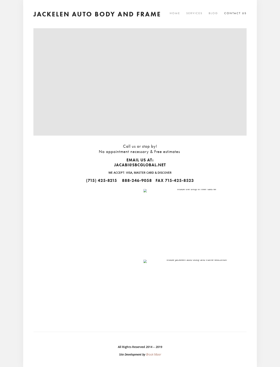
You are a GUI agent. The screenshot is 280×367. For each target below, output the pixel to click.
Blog (213, 13)
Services (194, 13)
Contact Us (235, 13)
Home (175, 13)
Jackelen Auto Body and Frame (97, 14)
